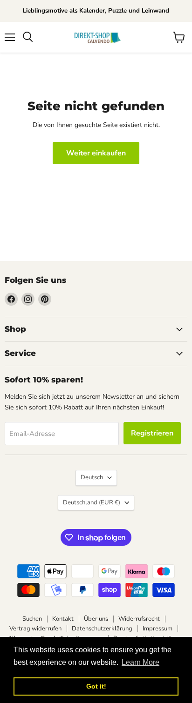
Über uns (96, 619)
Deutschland (91, 502)
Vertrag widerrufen (35, 628)
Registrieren (152, 433)
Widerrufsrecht (139, 619)
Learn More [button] (140, 662)
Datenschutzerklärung (102, 628)
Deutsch (92, 477)
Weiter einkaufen (96, 153)
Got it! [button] (96, 686)
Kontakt (63, 619)
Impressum (157, 628)
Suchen (32, 619)
